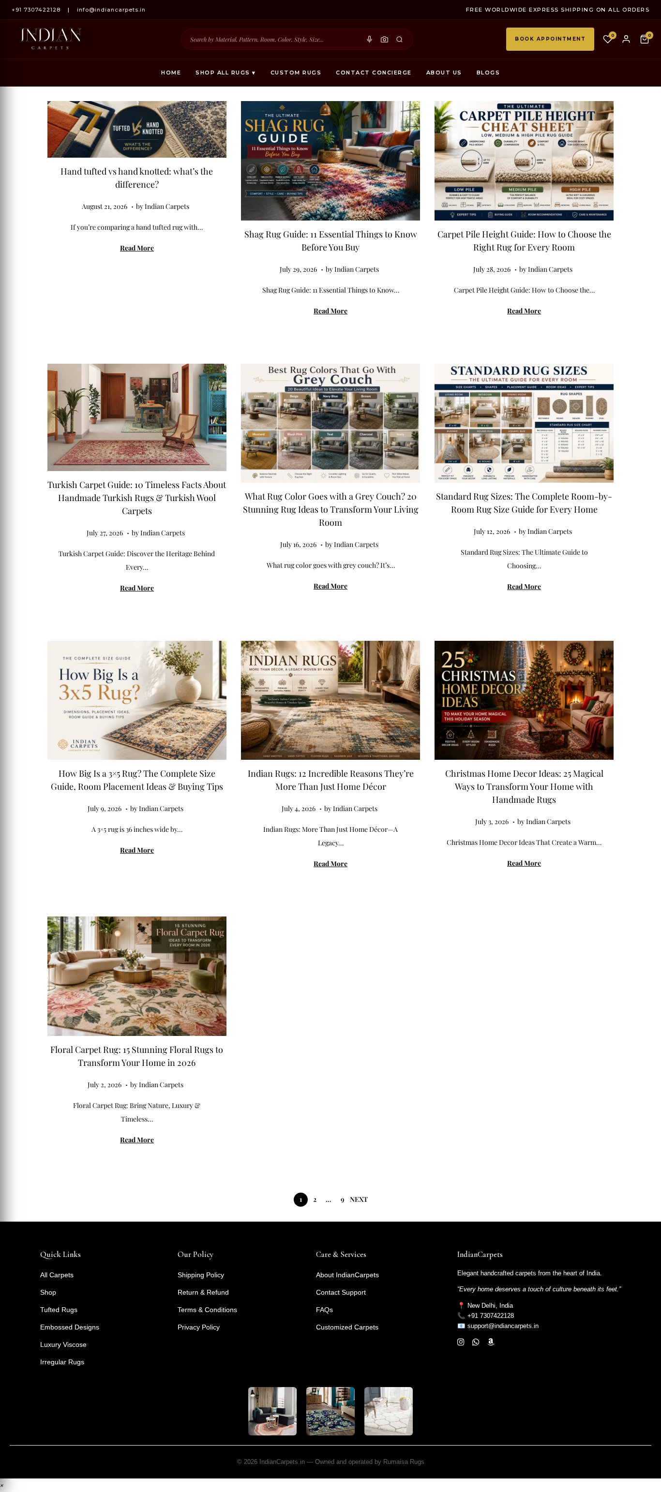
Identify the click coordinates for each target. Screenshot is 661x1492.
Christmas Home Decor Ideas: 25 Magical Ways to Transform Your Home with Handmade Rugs (524, 786)
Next (359, 1199)
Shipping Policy (201, 1275)
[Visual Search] (384, 39)
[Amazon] (491, 1342)
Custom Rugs (296, 72)
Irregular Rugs (62, 1362)
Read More (137, 247)
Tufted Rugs (58, 1310)
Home (171, 72)
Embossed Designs (69, 1327)
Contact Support (341, 1292)
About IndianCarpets (347, 1275)
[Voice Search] (369, 39)
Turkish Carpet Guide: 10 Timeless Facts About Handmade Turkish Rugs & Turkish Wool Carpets (136, 498)
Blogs (488, 72)
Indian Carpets (167, 206)
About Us (444, 72)
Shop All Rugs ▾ (225, 72)
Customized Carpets (347, 1327)
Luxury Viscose (63, 1344)
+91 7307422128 (36, 9)
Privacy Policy (199, 1327)
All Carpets (57, 1275)
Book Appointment (550, 39)
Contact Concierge (374, 72)
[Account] (626, 39)
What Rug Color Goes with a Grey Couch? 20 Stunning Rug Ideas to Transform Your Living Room (331, 509)
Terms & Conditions (207, 1310)
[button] (2, 1485)
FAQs (324, 1310)
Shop (48, 1292)
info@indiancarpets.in (111, 9)
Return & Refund (203, 1292)
